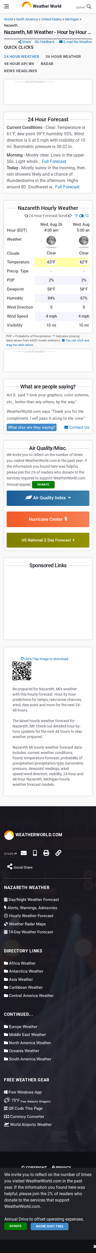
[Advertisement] (48, 92)
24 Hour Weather (21, 56)
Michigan (72, 19)
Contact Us (78, 427)
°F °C (81, 216)
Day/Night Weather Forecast (33, 899)
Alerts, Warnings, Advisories (31, 907)
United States (51, 19)
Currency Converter (26, 1116)
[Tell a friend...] (24, 853)
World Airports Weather (30, 1124)
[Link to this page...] (58, 853)
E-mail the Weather (77, 42)
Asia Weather (20, 979)
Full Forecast (54, 161)
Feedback (47, 42)
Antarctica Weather (25, 971)
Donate (16, 1226)
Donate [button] (43, 484)
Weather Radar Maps (27, 924)
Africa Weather (21, 963)
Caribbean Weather (25, 987)
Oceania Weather (23, 1050)
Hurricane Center (47, 519)
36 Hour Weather (63, 56)
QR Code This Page (25, 1108)
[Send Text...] (35, 853)
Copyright (36, 1167)
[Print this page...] (46, 853)
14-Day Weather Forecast (30, 932)
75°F (30, 1100)
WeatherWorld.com (38, 834)
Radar (47, 64)
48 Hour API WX (19, 64)
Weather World (46, 5)
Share (26, 42)
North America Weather (29, 1042)
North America (27, 19)
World (8, 19)
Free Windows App (24, 1092)
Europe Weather (22, 1026)
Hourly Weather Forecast (30, 915)
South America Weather (29, 1059)
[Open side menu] (6, 6)
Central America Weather (31, 995)
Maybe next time (49, 1226)
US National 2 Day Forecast (47, 540)
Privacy (63, 1167)
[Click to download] (22, 670)
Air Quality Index (50, 497)
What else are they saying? (31, 427)
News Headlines (20, 71)
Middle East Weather (27, 1034)
